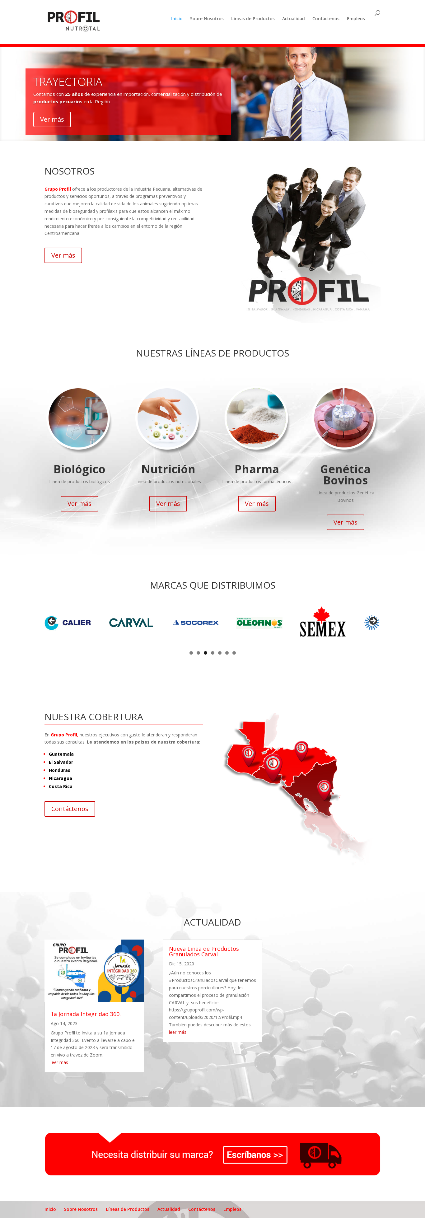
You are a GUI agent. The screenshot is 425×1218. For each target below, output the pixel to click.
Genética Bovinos (345, 474)
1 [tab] (191, 653)
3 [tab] (205, 653)
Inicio (177, 18)
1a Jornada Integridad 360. (86, 1014)
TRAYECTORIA (67, 81)
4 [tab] (212, 653)
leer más (59, 1062)
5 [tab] (220, 653)
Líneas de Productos (253, 18)
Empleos (356, 18)
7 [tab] (234, 653)
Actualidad (293, 18)
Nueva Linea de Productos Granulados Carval (204, 951)
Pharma (257, 469)
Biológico (79, 469)
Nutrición (168, 469)
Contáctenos (325, 18)
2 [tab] (198, 653)
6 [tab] (227, 653)
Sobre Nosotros (207, 18)
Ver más (52, 119)
